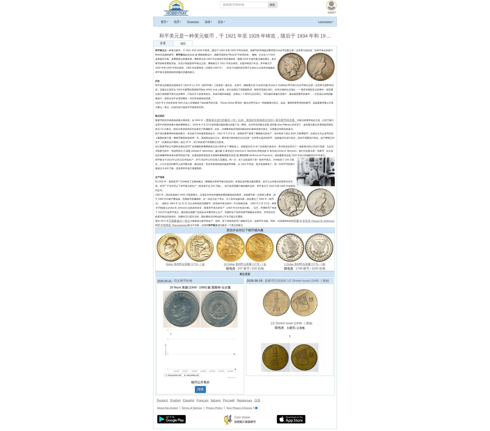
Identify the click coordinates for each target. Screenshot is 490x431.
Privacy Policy (214, 407)
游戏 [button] (207, 21)
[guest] (332, 5)
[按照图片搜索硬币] (228, 419)
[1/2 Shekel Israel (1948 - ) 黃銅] (289, 302)
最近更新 (245, 273)
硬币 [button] (163, 21)
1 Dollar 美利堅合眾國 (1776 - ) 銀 (304, 264)
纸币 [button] (176, 21)
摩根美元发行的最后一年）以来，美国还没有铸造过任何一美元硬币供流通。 (251, 120)
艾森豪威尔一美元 (179, 220)
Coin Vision (242, 417)
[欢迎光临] (176, 7)
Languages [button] (325, 21)
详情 (200, 389)
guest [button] (331, 12)
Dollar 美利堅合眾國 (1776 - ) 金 (185, 264)
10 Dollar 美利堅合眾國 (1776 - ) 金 (245, 264)
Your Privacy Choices (239, 407)
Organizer (193, 21)
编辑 (183, 43)
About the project (167, 407)
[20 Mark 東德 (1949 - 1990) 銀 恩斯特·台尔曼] (200, 334)
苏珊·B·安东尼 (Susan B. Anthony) (314, 220)
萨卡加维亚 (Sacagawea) (173, 225)
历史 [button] (220, 21)
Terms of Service (192, 407)
